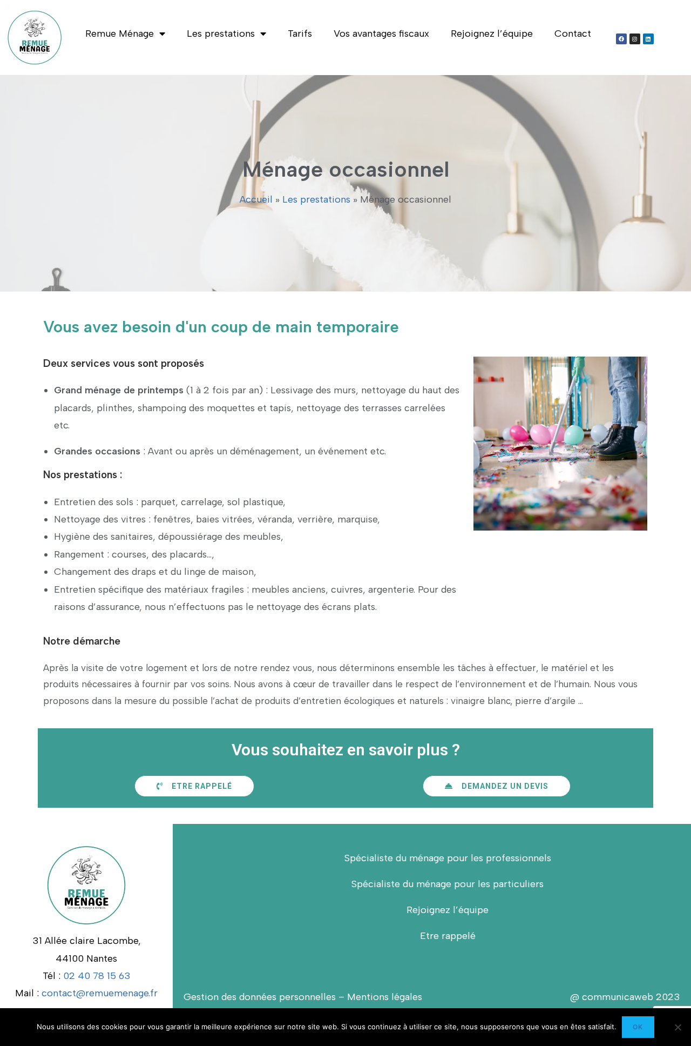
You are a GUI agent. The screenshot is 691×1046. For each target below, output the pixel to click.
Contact (572, 33)
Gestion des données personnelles (260, 997)
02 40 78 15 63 (97, 976)
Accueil (256, 199)
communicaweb (616, 997)
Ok (638, 1027)
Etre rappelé (448, 936)
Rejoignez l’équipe (492, 33)
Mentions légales (384, 997)
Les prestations (221, 33)
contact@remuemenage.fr (100, 993)
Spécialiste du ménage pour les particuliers (447, 884)
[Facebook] (621, 38)
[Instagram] (634, 38)
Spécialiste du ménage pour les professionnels (447, 858)
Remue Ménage (119, 33)
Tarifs (300, 33)
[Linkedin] (648, 38)
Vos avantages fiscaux (381, 33)
